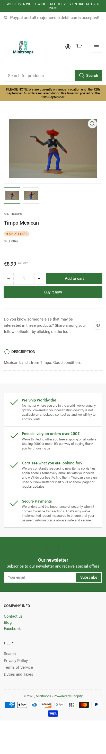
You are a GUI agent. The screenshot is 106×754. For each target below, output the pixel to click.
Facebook (74, 482)
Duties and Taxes (18, 674)
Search (92, 75)
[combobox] (53, 75)
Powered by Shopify (68, 696)
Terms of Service (18, 667)
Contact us (13, 616)
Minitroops (13, 214)
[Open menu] (96, 46)
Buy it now (53, 292)
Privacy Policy (16, 660)
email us (64, 473)
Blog (8, 622)
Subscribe (88, 577)
